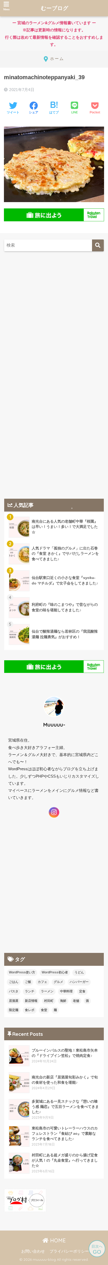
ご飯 (28, 982)
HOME (57, 1240)
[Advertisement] (54, 316)
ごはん (13, 982)
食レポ (29, 1010)
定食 (82, 991)
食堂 (44, 1010)
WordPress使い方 (22, 972)
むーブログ (54, 8)
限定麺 (13, 1010)
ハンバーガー (79, 982)
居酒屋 (13, 1001)
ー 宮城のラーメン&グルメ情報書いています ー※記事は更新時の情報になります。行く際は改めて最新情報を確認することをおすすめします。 (53, 36)
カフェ (42, 982)
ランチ (29, 991)
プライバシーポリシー (69, 1251)
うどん (79, 972)
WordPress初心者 (55, 972)
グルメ (58, 982)
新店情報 (31, 1001)
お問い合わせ (33, 1251)
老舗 (76, 1001)
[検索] (98, 245)
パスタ (13, 991)
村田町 (48, 1001)
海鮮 (63, 1001)
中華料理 (66, 991)
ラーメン (47, 991)
